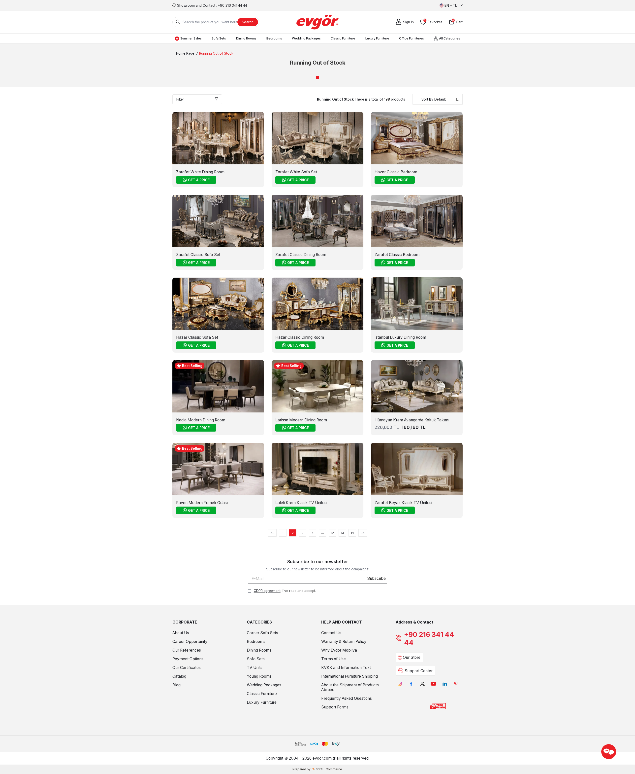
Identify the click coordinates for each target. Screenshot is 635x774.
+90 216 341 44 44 (429, 638)
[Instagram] (400, 683)
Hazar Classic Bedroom (396, 172)
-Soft (317, 769)
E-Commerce (332, 769)
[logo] (317, 22)
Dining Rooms (246, 38)
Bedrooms (274, 38)
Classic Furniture (343, 38)
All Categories (449, 38)
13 (342, 533)
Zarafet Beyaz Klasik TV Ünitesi (403, 502)
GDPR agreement (267, 591)
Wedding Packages (306, 38)
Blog (176, 685)
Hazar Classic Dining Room (299, 337)
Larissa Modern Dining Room (301, 420)
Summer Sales (191, 38)
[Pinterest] (455, 683)
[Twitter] (422, 683)
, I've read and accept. (285, 591)
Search (248, 22)
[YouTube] (433, 683)
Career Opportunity (189, 641)
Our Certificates (186, 667)
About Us (180, 632)
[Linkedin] (444, 683)
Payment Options (187, 659)
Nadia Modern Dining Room (200, 420)
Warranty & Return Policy (343, 641)
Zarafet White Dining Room (200, 172)
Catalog (179, 676)
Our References (186, 650)
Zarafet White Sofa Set (296, 172)
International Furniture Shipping (349, 676)
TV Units (254, 667)
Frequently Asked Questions (346, 698)
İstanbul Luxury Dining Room (400, 337)
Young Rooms (259, 676)
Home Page (185, 53)
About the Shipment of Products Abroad (350, 687)
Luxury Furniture (377, 38)
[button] (317, 77)
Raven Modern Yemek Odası (202, 502)
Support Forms (335, 707)
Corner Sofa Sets (262, 632)
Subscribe (376, 578)
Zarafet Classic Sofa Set (198, 254)
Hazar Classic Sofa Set (197, 337)
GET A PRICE (199, 180)
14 (352, 533)
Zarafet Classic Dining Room (300, 254)
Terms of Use (333, 659)
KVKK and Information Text (346, 667)
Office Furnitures (411, 38)
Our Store (411, 657)
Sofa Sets (219, 38)
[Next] (362, 533)
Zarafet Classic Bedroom (397, 254)
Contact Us (331, 632)
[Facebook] (411, 683)
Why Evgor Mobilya (339, 650)
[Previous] (272, 533)
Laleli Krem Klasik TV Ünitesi (301, 502)
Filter (180, 99)
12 (332, 533)
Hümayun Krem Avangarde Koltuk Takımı (412, 420)
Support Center (419, 670)
